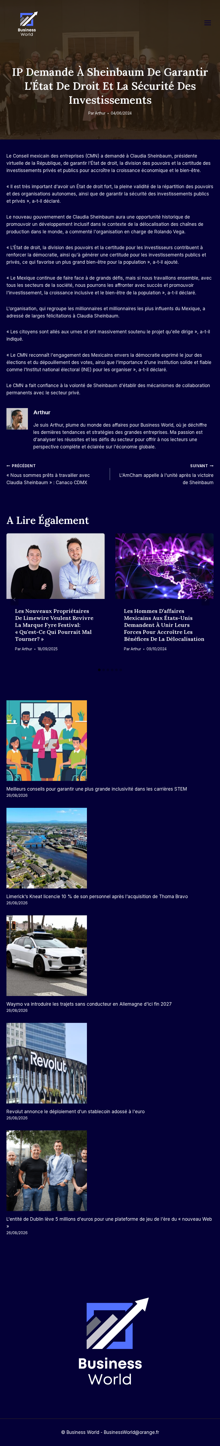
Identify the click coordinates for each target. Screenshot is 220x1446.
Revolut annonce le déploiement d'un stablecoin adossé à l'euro (75, 1111)
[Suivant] (205, 599)
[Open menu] (210, 22)
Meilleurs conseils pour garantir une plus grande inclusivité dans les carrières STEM (96, 789)
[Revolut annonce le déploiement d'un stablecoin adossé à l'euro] (110, 1063)
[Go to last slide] (14, 599)
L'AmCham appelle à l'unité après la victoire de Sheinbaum (166, 474)
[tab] (99, 670)
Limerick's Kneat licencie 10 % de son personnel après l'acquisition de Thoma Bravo (97, 896)
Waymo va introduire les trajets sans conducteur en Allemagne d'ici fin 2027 (89, 1004)
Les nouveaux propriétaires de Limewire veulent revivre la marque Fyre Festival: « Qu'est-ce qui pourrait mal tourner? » (54, 625)
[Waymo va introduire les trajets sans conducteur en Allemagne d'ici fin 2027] (110, 955)
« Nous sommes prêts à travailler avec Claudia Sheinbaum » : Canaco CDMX (48, 474)
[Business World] (27, 24)
